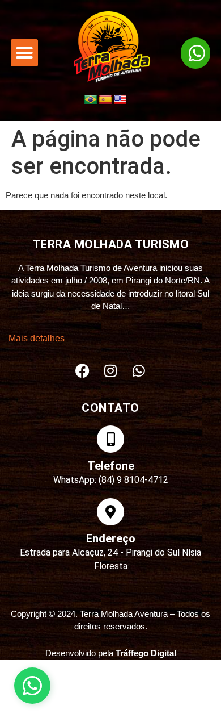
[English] (120, 100)
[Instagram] (110, 371)
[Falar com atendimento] (32, 685)
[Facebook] (82, 371)
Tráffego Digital (146, 653)
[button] (24, 52)
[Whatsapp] (139, 371)
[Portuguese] (90, 100)
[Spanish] (105, 100)
